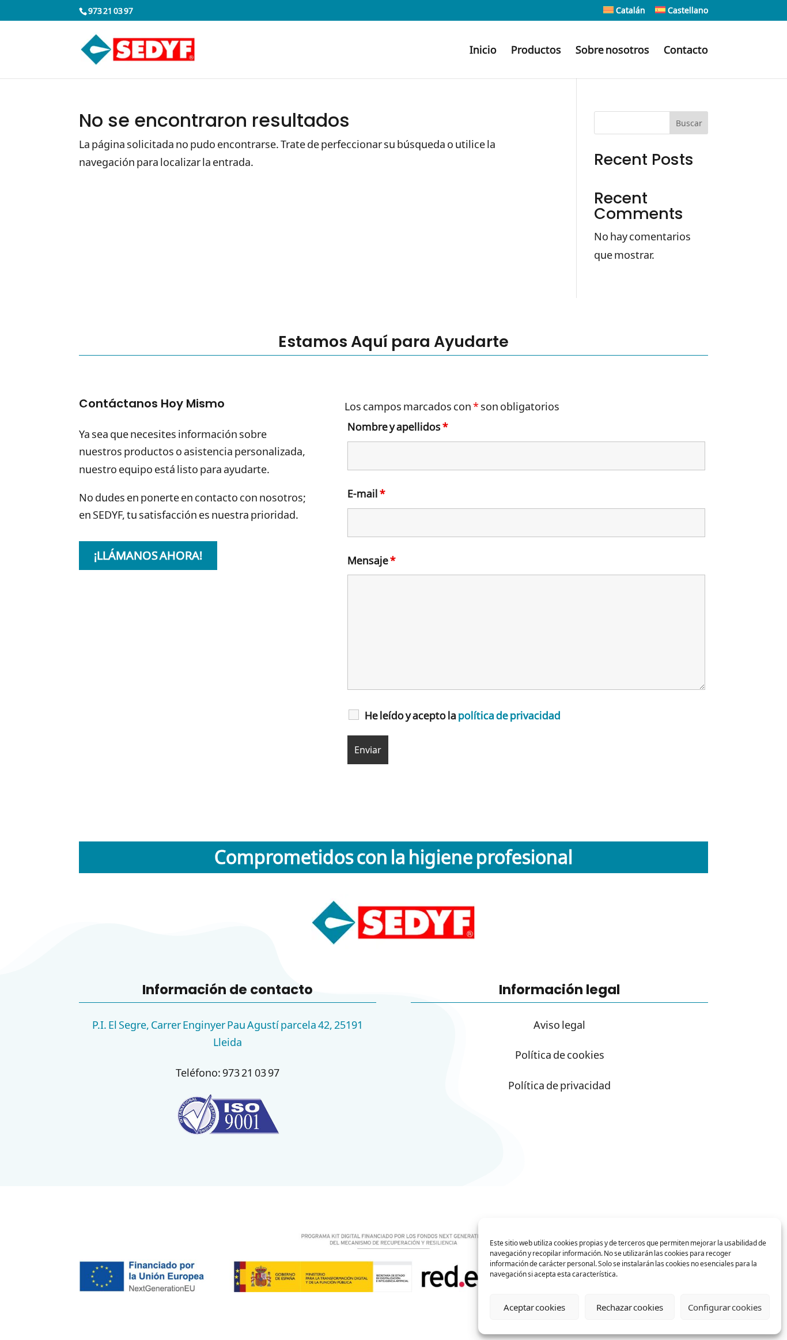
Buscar (689, 123)
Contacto (686, 51)
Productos (536, 51)
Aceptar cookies (534, 1307)
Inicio (483, 51)
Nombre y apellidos (397, 426)
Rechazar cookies (629, 1307)
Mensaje (371, 560)
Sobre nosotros (612, 51)
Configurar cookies (725, 1307)
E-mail (366, 493)
